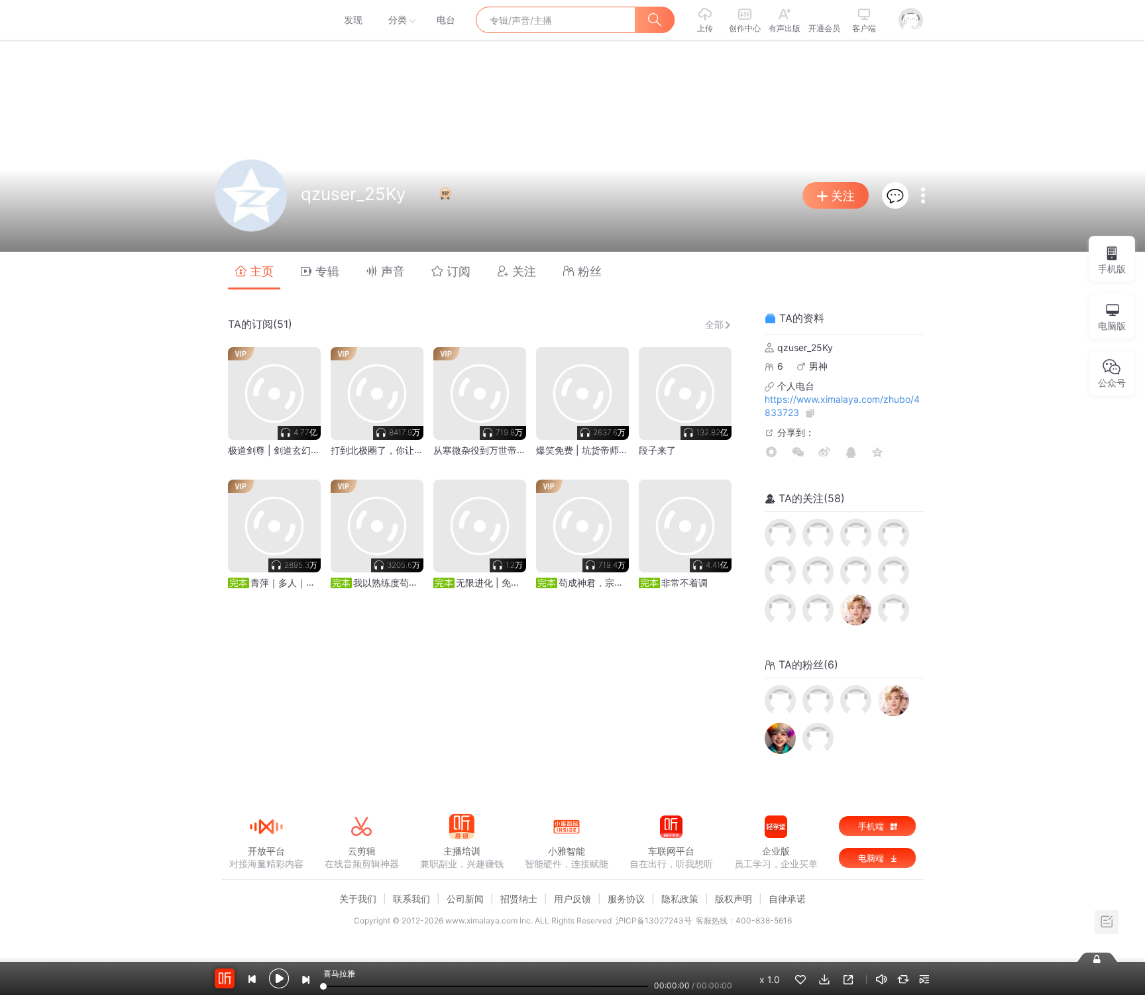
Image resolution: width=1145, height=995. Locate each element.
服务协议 (626, 898)
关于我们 (357, 898)
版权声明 (733, 898)
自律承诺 (787, 898)
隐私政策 (679, 898)
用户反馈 (572, 898)
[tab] (254, 271)
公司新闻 (465, 898)
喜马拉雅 (266, 20)
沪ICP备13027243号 (654, 920)
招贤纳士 (518, 898)
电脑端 (872, 858)
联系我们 (411, 898)
